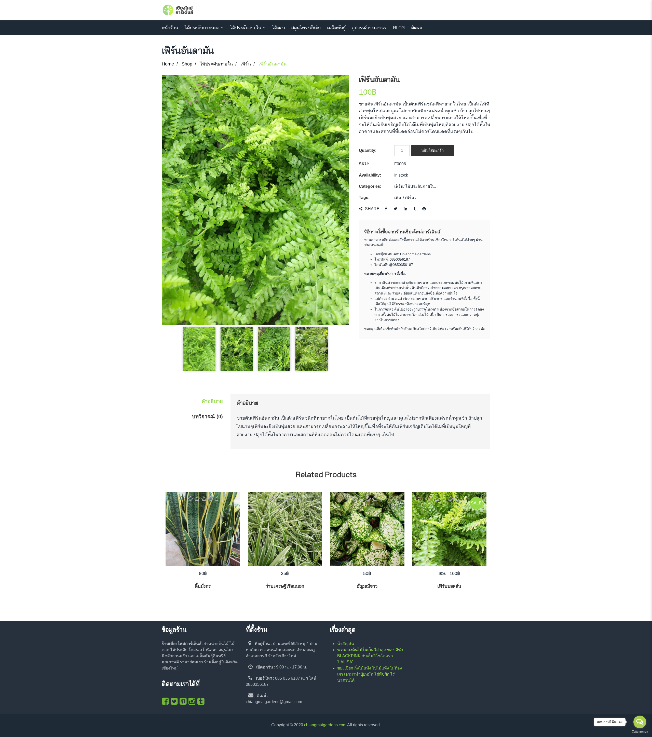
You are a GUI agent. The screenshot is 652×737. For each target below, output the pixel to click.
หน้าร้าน (170, 28)
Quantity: (367, 150)
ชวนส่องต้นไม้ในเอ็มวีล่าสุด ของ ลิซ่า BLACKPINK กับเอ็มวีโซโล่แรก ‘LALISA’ (370, 656)
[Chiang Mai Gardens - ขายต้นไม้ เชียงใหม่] (178, 10)
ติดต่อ (416, 28)
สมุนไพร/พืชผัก (306, 28)
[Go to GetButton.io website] (640, 731)
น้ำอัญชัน (345, 643)
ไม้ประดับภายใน (245, 28)
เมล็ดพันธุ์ (336, 28)
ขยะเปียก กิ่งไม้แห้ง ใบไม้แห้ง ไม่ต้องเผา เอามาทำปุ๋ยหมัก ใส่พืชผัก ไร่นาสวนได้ (369, 674)
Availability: (370, 175)
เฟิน (397, 197)
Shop (187, 63)
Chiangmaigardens (415, 254)
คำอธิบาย (212, 401)
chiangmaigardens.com (325, 725)
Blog (399, 28)
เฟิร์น (245, 63)
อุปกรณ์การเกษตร (369, 28)
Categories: (370, 186)
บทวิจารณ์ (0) (207, 416)
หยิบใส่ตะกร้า (432, 150)
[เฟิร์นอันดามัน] (255, 200)
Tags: (364, 197)
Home (168, 63)
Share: (373, 209)
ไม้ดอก (278, 28)
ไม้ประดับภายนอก (202, 28)
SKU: (364, 164)
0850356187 (400, 259)
